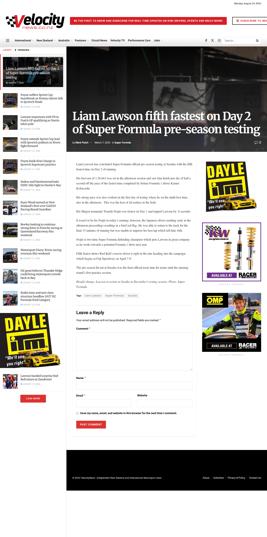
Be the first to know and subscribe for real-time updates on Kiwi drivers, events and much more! (148, 21)
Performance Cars (139, 40)
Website (142, 395)
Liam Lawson (93, 295)
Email (81, 396)
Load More (33, 398)
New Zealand (45, 40)
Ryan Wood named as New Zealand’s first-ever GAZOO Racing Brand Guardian (38, 206)
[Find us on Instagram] (219, 41)
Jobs (157, 40)
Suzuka (132, 295)
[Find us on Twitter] (212, 41)
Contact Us (255, 478)
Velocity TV (117, 40)
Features (80, 40)
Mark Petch (81, 142)
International (23, 40)
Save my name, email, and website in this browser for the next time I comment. (128, 413)
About (206, 478)
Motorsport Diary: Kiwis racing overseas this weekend (41, 251)
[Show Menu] (7, 40)
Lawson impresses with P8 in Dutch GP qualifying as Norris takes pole (40, 120)
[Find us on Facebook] (206, 41)
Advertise (218, 478)
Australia (64, 40)
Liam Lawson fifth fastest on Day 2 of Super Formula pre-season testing (32, 73)
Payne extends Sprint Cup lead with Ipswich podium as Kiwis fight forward (40, 142)
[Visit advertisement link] (33, 340)
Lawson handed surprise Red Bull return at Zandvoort (39, 377)
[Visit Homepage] (35, 21)
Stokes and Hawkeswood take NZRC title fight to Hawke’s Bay (41, 183)
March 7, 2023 (102, 142)
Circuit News (99, 40)
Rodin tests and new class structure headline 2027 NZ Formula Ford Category (38, 296)
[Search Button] (257, 40)
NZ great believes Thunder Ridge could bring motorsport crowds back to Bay (42, 274)
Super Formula (123, 142)
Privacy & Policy (236, 478)
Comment (83, 329)
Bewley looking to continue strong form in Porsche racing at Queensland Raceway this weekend (41, 230)
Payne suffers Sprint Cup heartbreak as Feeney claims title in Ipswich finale (42, 98)
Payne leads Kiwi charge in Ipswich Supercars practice (38, 162)
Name (81, 378)
